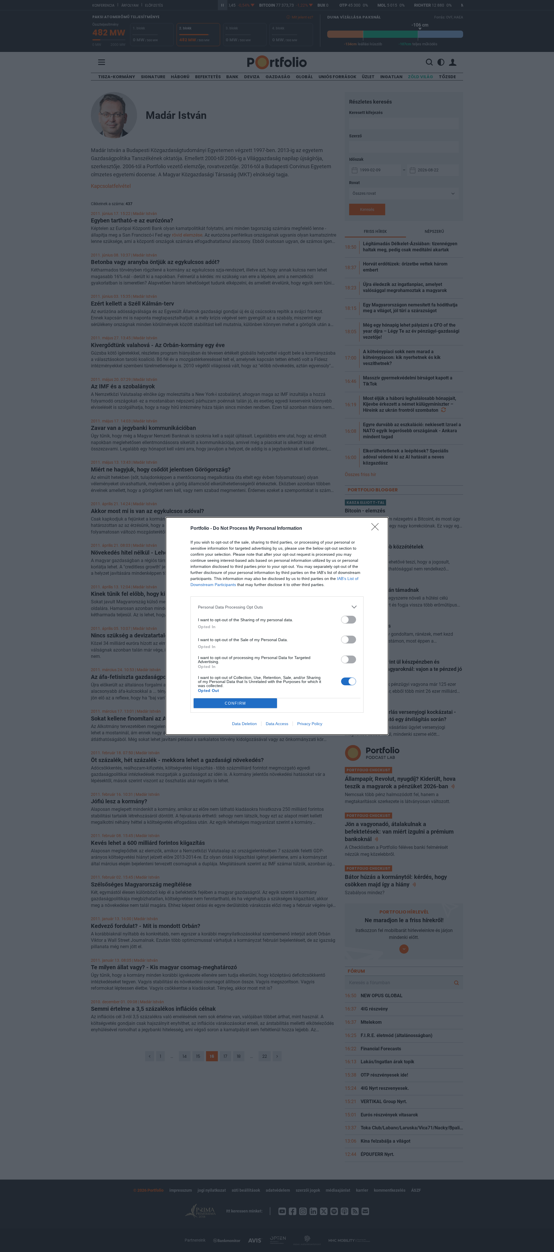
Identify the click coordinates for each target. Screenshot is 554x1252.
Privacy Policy (309, 723)
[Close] (376, 528)
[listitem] (277, 607)
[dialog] (277, 626)
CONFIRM (235, 703)
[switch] (348, 620)
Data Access (277, 723)
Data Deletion (244, 723)
